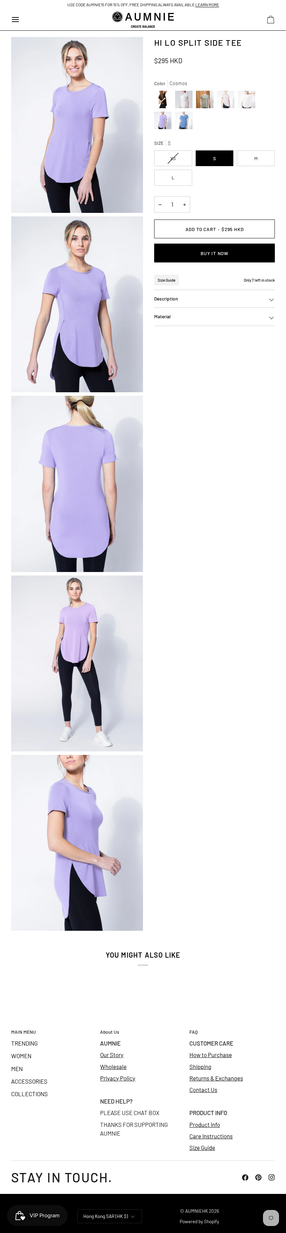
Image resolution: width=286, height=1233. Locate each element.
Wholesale (113, 1066)
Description (166, 299)
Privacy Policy (117, 1078)
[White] (185, 101)
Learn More (207, 4)
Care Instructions (211, 1135)
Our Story (111, 1054)
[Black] (164, 101)
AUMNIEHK (196, 1211)
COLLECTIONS (29, 1093)
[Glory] (184, 122)
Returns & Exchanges (216, 1078)
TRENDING (24, 1043)
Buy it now (214, 253)
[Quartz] (227, 101)
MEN (17, 1068)
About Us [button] (109, 1032)
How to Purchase (210, 1054)
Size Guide (166, 279)
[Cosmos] (164, 122)
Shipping (200, 1066)
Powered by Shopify (199, 1221)
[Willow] (206, 101)
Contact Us (203, 1089)
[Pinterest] (258, 1177)
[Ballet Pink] (248, 101)
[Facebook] (245, 1177)
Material (162, 316)
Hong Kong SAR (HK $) (105, 1216)
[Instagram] (272, 1177)
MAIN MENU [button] (23, 1032)
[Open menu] (21, 19)
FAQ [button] (193, 1032)
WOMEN (21, 1055)
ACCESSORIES (29, 1081)
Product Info (204, 1124)
